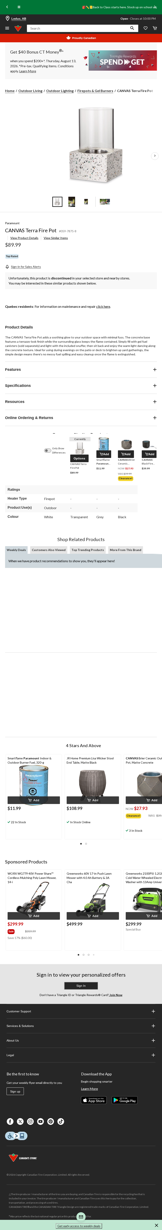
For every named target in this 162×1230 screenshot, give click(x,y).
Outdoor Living (30, 91)
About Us (13, 1040)
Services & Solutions (20, 1026)
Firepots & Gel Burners (95, 91)
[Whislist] (145, 28)
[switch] (49, 450)
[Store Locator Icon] (7, 18)
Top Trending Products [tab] (88, 550)
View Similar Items (56, 238)
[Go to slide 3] (86, 202)
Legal (10, 1055)
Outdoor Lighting (60, 91)
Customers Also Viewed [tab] (49, 550)
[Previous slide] (7, 7)
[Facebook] (10, 1121)
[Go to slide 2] (72, 202)
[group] (126, 479)
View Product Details (24, 238)
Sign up (15, 1091)
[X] (20, 1121)
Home (10, 91)
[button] (132, 28)
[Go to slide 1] (57, 202)
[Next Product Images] (155, 156)
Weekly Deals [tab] (16, 550)
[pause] (19, 7)
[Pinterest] (50, 1121)
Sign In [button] (81, 985)
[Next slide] (155, 7)
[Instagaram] (30, 1121)
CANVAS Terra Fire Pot (31, 230)
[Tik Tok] (60, 1121)
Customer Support (19, 1011)
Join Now (115, 995)
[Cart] (155, 28)
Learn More (89, 1089)
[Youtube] (40, 1121)
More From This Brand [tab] (125, 550)
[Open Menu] (7, 28)
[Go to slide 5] (105, 202)
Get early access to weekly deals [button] (78, 1226)
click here (103, 306)
